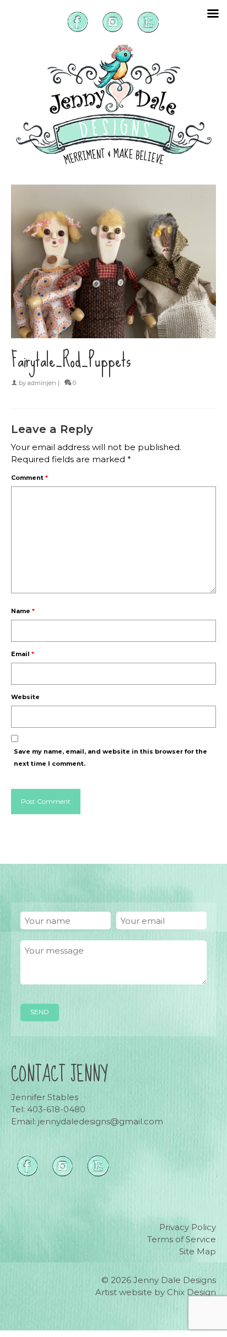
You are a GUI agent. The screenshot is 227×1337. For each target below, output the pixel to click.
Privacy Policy (187, 1227)
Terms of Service (181, 1239)
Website (25, 697)
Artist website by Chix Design (155, 1292)
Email (22, 654)
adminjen (42, 383)
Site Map (197, 1251)
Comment (29, 477)
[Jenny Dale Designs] (113, 104)
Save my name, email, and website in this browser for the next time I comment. (110, 757)
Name (23, 611)
